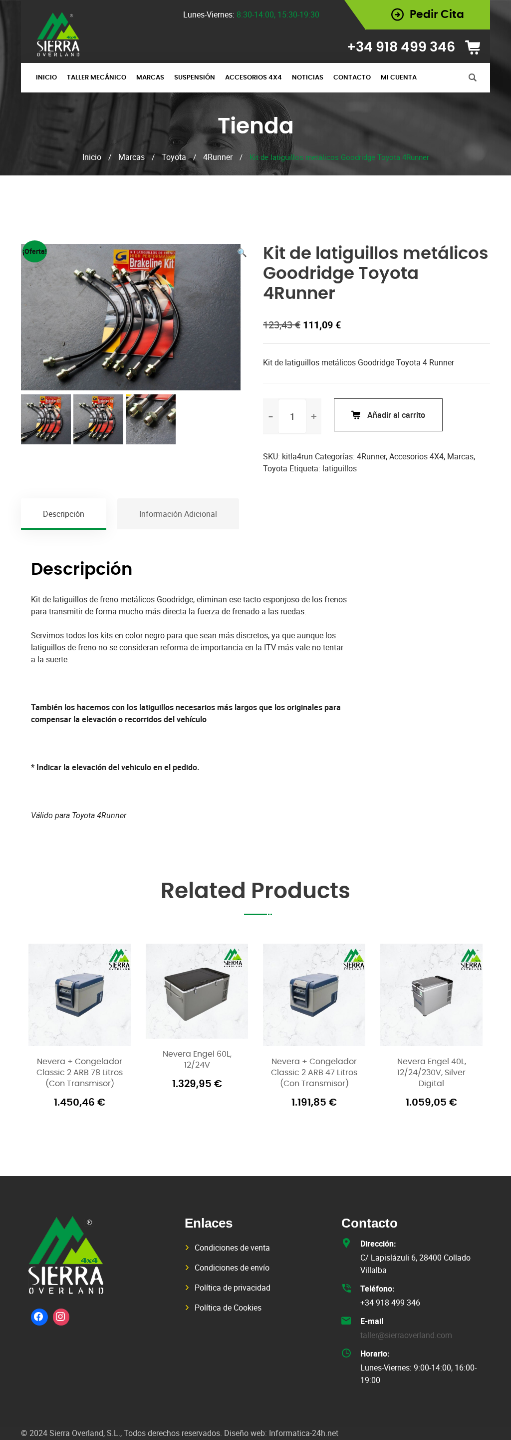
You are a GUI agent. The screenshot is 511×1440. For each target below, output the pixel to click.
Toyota (174, 156)
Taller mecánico (96, 77)
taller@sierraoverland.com (406, 1335)
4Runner (218, 156)
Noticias (307, 77)
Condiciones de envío (232, 1267)
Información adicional (178, 513)
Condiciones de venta (232, 1247)
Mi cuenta (399, 77)
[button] (242, 252)
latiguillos (339, 468)
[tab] (64, 513)
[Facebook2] (39, 1317)
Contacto (352, 77)
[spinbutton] (292, 416)
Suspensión (194, 77)
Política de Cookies (228, 1307)
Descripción (63, 513)
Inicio (46, 77)
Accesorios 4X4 (253, 77)
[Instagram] (61, 1317)
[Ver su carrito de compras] (476, 47)
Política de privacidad (232, 1287)
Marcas (150, 77)
